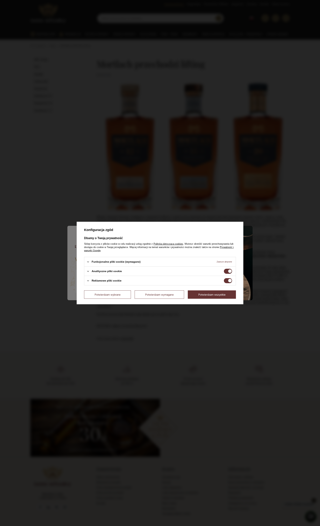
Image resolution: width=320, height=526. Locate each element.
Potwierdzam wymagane (159, 294)
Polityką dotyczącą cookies (168, 243)
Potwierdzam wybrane (108, 294)
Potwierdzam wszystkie (212, 294)
